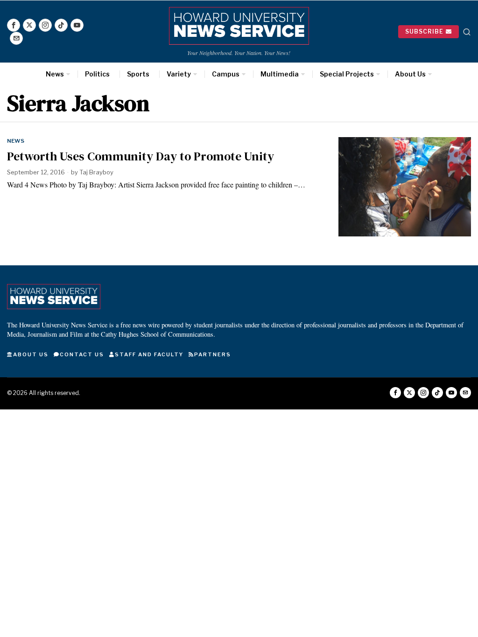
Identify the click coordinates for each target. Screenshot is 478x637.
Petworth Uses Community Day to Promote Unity (140, 156)
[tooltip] (13, 25)
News (15, 141)
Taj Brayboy (96, 172)
